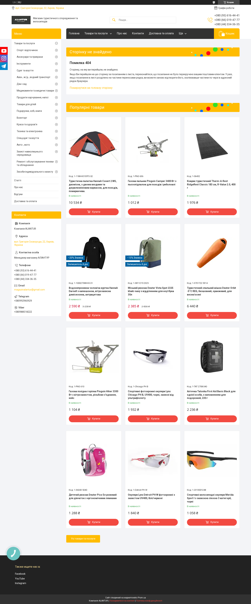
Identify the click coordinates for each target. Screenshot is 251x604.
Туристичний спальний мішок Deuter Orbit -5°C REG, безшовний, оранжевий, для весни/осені (211, 291)
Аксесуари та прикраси (30, 56)
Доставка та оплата (161, 33)
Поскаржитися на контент (122, 601)
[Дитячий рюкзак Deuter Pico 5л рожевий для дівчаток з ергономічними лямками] (94, 460)
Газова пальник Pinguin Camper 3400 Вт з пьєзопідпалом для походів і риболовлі (152, 183)
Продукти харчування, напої (32, 97)
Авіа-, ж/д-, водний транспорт (33, 77)
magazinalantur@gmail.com (29, 289)
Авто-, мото (23, 144)
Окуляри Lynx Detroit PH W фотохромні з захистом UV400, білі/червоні (151, 496)
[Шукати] (113, 20)
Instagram (20, 583)
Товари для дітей (26, 104)
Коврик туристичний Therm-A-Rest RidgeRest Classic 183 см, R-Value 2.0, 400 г (211, 184)
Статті (17, 180)
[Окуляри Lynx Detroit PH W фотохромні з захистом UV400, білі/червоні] (153, 460)
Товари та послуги (96, 33)
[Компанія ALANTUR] (21, 20)
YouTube (20, 578)
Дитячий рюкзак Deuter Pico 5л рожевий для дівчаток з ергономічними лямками (93, 496)
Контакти (138, 33)
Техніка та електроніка (29, 131)
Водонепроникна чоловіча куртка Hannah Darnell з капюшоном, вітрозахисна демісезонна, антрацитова (93, 291)
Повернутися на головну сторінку (91, 87)
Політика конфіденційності (149, 601)
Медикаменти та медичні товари (35, 90)
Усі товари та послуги (83, 538)
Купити (96, 211)
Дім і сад (22, 84)
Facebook (20, 573)
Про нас (122, 33)
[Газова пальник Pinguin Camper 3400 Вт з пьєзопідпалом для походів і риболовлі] (153, 146)
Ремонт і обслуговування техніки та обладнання (35, 163)
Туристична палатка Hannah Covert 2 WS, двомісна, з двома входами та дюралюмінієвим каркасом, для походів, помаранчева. (93, 186)
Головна (74, 33)
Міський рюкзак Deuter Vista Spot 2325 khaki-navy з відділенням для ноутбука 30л (151, 291)
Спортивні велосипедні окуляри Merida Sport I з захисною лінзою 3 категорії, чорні (210, 498)
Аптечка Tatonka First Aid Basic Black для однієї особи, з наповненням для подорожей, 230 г (211, 394)
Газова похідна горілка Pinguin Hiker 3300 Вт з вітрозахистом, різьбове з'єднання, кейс (93, 394)
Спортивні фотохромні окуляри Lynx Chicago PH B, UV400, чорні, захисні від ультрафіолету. (151, 394)
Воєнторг (22, 117)
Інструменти (24, 63)
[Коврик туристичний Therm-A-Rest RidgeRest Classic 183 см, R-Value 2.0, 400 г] (212, 146)
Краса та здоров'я (27, 124)
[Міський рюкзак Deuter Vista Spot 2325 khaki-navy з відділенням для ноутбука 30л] (153, 253)
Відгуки (18, 194)
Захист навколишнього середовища (30, 153)
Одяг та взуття (25, 70)
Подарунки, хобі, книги (29, 111)
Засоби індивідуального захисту (35, 171)
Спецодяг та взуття (28, 138)
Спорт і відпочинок (27, 50)
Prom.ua (142, 597)
